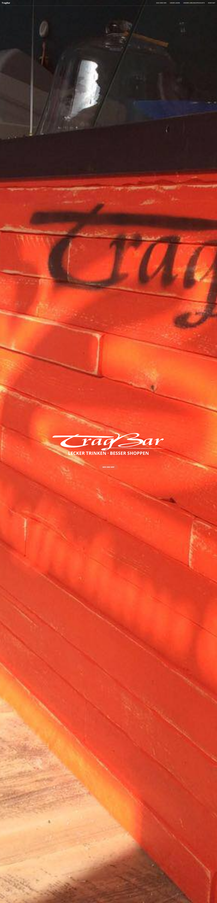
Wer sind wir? (108, 467)
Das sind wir (161, 3)
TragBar (6, 2)
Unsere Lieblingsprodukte (194, 3)
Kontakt (211, 3)
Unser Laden (175, 3)
